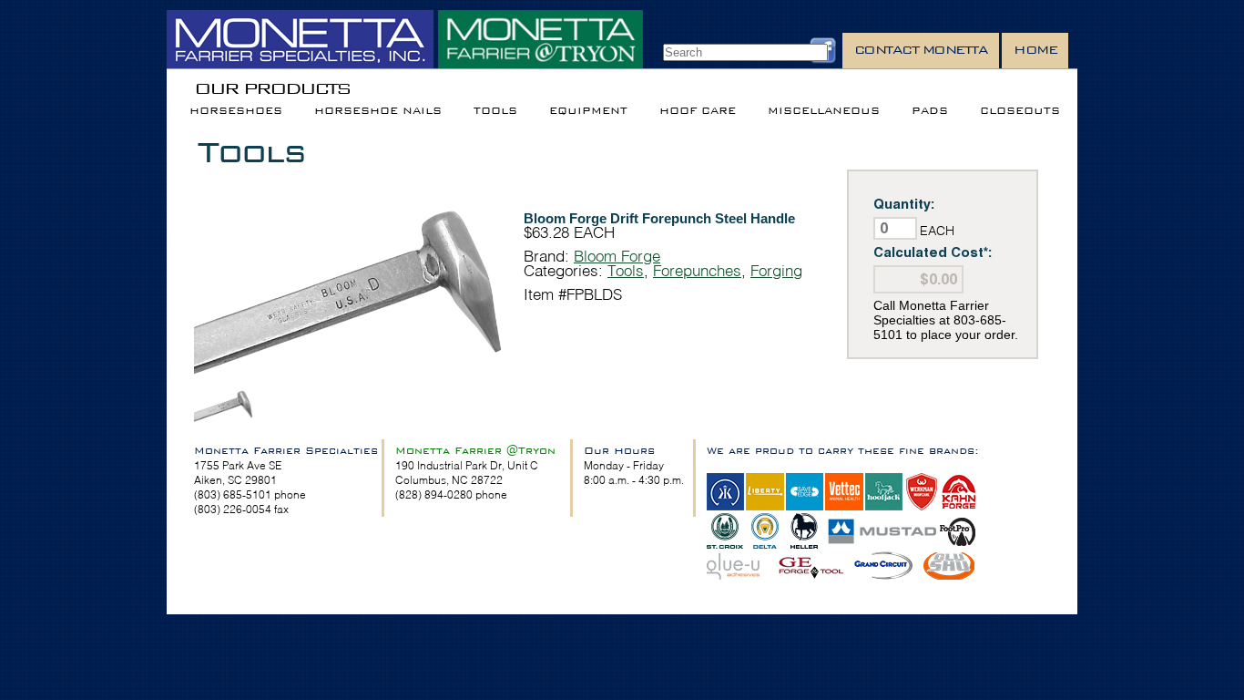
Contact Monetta (921, 49)
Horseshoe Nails (378, 111)
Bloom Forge (617, 255)
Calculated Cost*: (933, 252)
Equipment (588, 111)
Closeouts (1020, 111)
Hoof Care (697, 111)
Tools (495, 111)
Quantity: (904, 203)
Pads (930, 111)
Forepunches (697, 270)
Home (1035, 49)
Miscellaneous (824, 111)
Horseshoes (235, 111)
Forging (776, 270)
